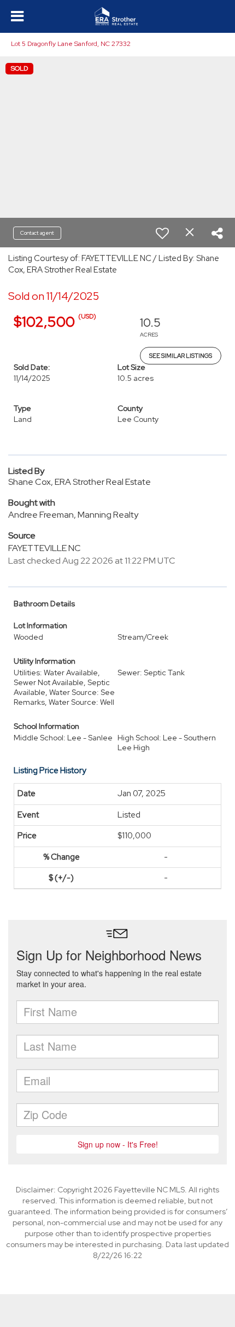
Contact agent (37, 232)
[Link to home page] (117, 16)
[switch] (162, 233)
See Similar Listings (180, 356)
